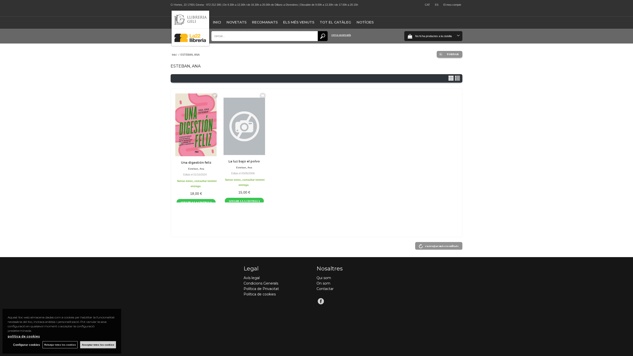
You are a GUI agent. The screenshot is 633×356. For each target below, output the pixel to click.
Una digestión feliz (196, 162)
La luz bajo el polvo (244, 161)
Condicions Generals (261, 283)
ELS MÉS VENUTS (298, 22)
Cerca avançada (341, 34)
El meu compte (452, 4)
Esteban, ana (196, 168)
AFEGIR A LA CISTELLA (196, 202)
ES (436, 4)
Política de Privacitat (261, 289)
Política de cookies (260, 294)
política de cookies (24, 336)
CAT (427, 4)
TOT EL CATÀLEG (335, 22)
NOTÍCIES (365, 22)
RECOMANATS (265, 22)
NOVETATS (236, 22)
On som (323, 283)
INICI (217, 22)
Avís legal (252, 278)
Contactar (325, 289)
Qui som (323, 278)
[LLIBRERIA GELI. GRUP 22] (190, 45)
